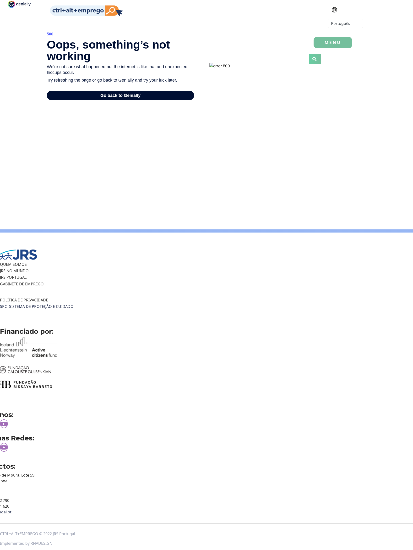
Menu (333, 42)
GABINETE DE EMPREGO (22, 284)
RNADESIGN (41, 543)
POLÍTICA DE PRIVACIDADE (24, 300)
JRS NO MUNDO (14, 270)
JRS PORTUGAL (13, 277)
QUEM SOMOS (13, 264)
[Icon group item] (4, 423)
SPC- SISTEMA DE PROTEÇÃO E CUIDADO (37, 306)
